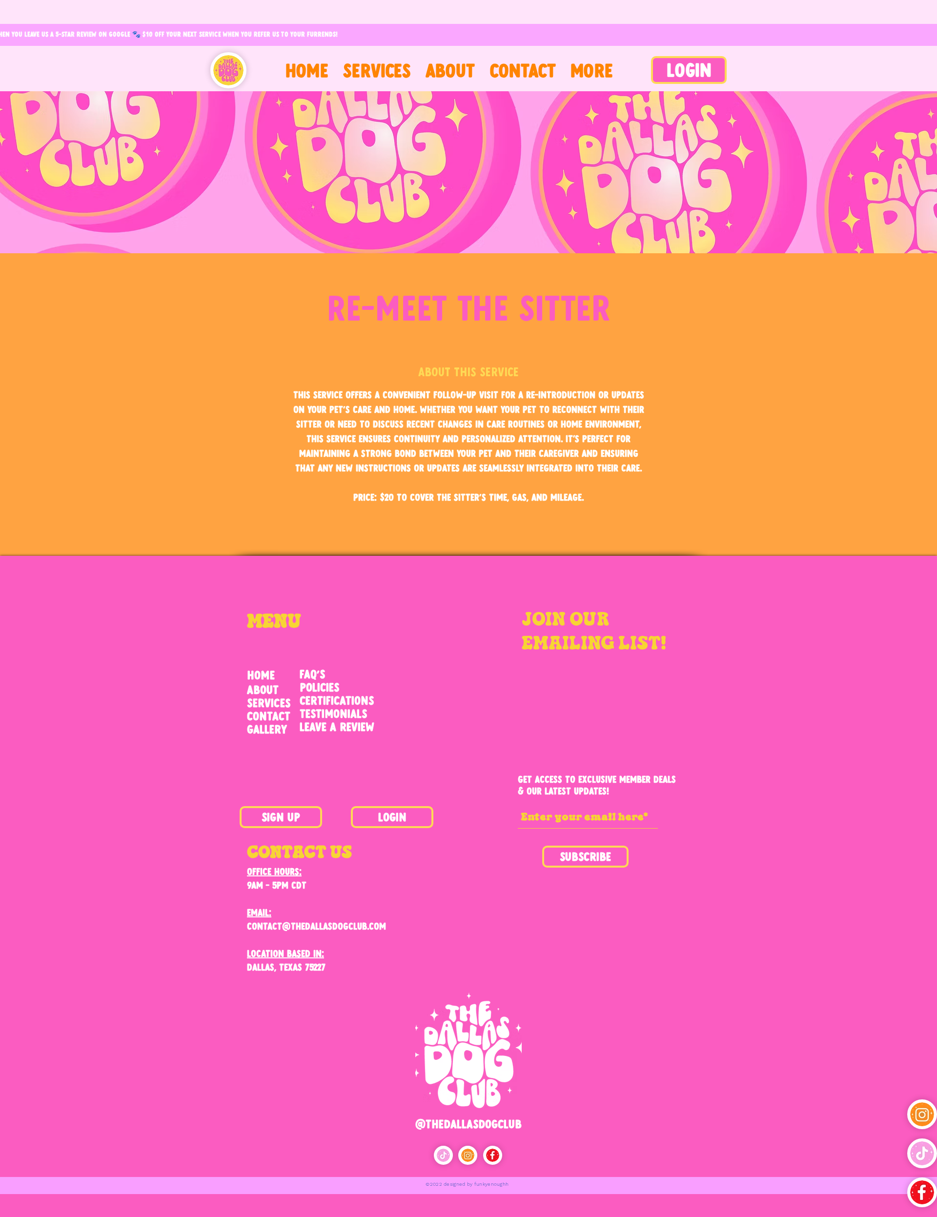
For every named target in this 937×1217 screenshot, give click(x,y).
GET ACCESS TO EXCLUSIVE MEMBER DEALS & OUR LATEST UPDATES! (597, 784)
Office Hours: (274, 871)
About (263, 689)
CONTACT (268, 716)
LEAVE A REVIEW (337, 726)
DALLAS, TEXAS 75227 (286, 967)
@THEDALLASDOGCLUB (468, 1124)
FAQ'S (312, 674)
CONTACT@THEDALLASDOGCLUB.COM (316, 926)
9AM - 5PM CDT (276, 885)
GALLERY (267, 729)
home (261, 675)
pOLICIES (319, 687)
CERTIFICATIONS (337, 700)
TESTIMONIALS (333, 713)
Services (268, 703)
